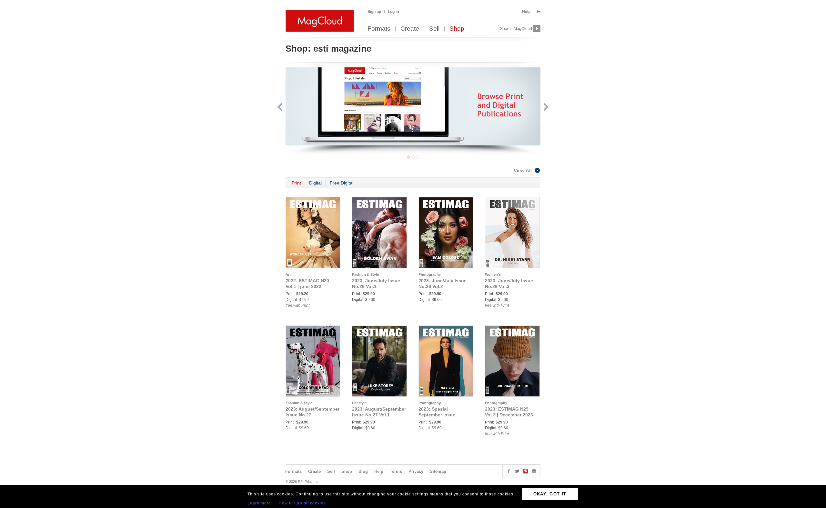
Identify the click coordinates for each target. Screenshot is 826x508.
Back (280, 107)
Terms (396, 471)
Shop (456, 29)
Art (288, 274)
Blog (363, 471)
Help (526, 11)
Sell (434, 29)
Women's (493, 274)
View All (523, 170)
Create (409, 29)
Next (545, 107)
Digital (315, 182)
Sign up (374, 11)
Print (296, 182)
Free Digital (341, 182)
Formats (379, 29)
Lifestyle (359, 403)
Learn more (259, 503)
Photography (429, 274)
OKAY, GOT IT (550, 494)
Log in (393, 11)
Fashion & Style (365, 274)
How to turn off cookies (302, 503)
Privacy (415, 471)
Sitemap (438, 471)
